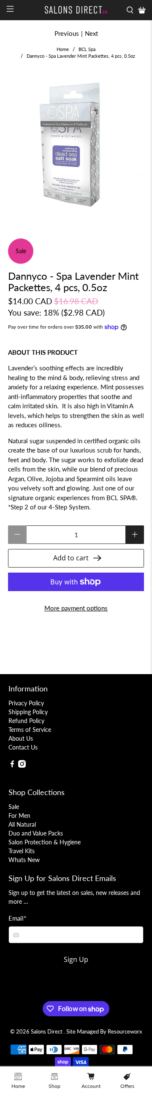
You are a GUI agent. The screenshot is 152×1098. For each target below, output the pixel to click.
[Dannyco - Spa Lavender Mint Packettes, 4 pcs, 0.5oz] (76, 145)
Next (91, 33)
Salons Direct (47, 1031)
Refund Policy (26, 720)
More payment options (76, 608)
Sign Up (76, 959)
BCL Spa (87, 49)
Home (63, 49)
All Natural (22, 824)
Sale (13, 806)
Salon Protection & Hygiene (44, 842)
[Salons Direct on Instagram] (22, 765)
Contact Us (23, 747)
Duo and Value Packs (35, 833)
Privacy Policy (26, 703)
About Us (20, 738)
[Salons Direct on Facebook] (12, 765)
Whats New (24, 859)
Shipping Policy (28, 711)
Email (17, 918)
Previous (66, 33)
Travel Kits (21, 850)
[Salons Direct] (76, 10)
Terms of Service (29, 729)
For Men (19, 815)
